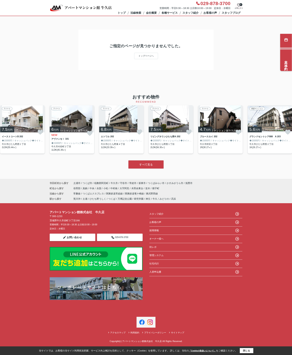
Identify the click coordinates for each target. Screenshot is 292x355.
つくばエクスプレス (94, 193)
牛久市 (114, 183)
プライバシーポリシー (155, 332)
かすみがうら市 (175, 183)
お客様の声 (210, 12)
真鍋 (85, 188)
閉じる (246, 350)
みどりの (164, 198)
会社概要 (151, 12)
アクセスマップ (118, 332)
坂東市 (142, 183)
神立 (148, 198)
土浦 (85, 198)
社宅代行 (154, 263)
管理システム (156, 255)
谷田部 (77, 188)
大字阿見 (125, 188)
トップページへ (146, 56)
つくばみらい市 (156, 183)
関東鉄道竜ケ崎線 (134, 193)
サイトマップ (177, 332)
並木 (148, 188)
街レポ (152, 247)
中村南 (114, 188)
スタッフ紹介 (190, 12)
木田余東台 (137, 188)
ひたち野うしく (98, 198)
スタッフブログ (231, 12)
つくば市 (87, 183)
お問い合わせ (74, 237)
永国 (99, 188)
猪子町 (155, 188)
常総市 (132, 183)
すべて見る (146, 164)
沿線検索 (135, 12)
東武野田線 (152, 193)
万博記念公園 (125, 198)
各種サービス (170, 12)
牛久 (155, 198)
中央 (92, 188)
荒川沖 (76, 198)
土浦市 (76, 183)
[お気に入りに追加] (40, 132)
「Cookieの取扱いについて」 (202, 351)
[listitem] (72, 129)
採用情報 (154, 230)
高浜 (173, 198)
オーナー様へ (156, 238)
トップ (122, 12)
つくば (111, 198)
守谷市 (123, 183)
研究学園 (138, 198)
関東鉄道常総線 (114, 193)
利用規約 (134, 332)
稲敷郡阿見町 (101, 183)
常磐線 (77, 193)
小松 (106, 188)
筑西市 (188, 183)
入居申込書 (155, 271)
